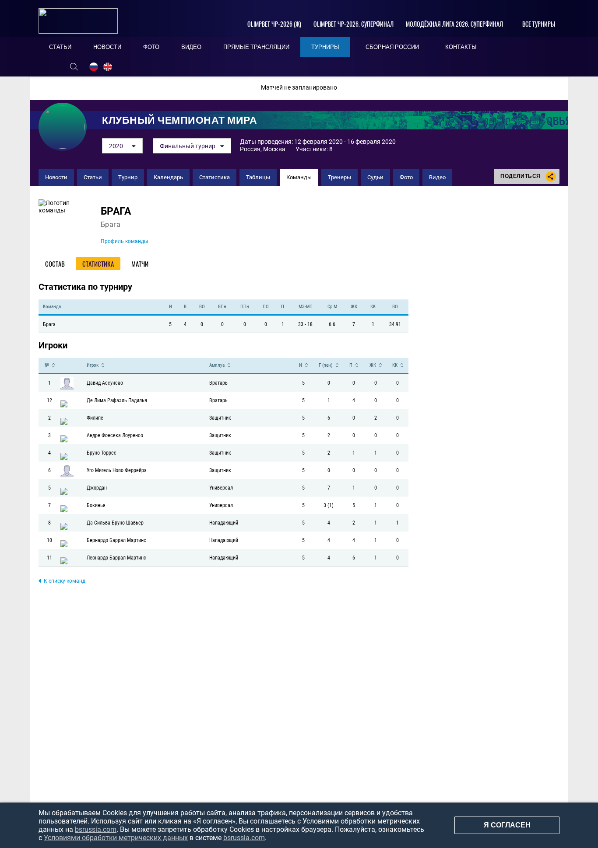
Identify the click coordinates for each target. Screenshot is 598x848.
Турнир (127, 177)
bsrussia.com (95, 829)
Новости (56, 177)
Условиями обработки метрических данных (116, 838)
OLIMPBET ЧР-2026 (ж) (274, 23)
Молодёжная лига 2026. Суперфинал (454, 23)
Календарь (168, 177)
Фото (406, 177)
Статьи (93, 177)
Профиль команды (124, 241)
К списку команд (64, 581)
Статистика (214, 177)
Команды (299, 177)
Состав (55, 263)
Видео (437, 177)
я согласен (507, 825)
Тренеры (339, 177)
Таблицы (258, 177)
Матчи (139, 263)
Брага (116, 211)
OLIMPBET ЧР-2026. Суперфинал (353, 23)
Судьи (375, 177)
